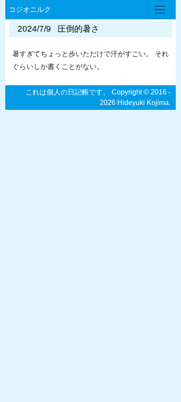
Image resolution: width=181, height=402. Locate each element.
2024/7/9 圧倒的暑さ (58, 28)
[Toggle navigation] (160, 9)
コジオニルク (30, 9)
